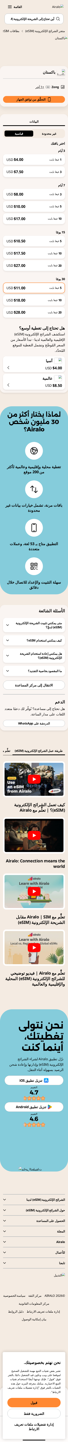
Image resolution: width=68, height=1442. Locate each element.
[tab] (34, 121)
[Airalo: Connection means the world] (34, 835)
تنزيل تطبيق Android (31, 1107)
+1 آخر (40, 87)
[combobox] (34, 19)
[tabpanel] (34, 222)
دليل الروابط (16, 1311)
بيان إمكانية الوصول (34, 1319)
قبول (34, 1402)
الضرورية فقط (34, 1413)
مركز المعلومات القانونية (34, 1303)
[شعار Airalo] (55, 6)
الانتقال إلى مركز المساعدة (34, 685)
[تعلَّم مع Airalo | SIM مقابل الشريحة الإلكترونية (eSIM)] (34, 891)
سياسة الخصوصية (14, 1296)
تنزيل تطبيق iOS (30, 1080)
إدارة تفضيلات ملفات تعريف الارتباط (34, 1426)
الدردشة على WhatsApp (34, 723)
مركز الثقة (35, 1296)
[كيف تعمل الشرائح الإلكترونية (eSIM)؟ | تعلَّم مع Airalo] (34, 779)
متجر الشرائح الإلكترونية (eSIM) (45, 31)
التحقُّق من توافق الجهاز (30, 99)
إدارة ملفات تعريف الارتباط (43, 1311)
